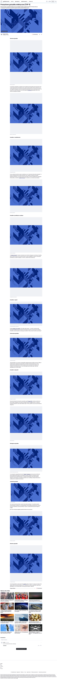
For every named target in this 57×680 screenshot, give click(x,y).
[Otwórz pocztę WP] (47, 1)
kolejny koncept (14, 255)
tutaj (17, 678)
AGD (0, 667)
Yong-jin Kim (30, 401)
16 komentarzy (35, 34)
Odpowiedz (4, 645)
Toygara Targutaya (27, 474)
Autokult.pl (31, 1)
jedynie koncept (22, 177)
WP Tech (12, 1)
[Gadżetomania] (7, 1)
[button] (49, 1)
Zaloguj (53, 1)
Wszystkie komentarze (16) (21, 648)
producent (30, 90)
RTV (0, 664)
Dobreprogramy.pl (24, 1)
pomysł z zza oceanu (16, 328)
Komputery (1, 666)
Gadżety (1, 665)
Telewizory (1, 668)
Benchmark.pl (17, 1)
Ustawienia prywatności (42, 672)
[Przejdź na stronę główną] (1, 2)
